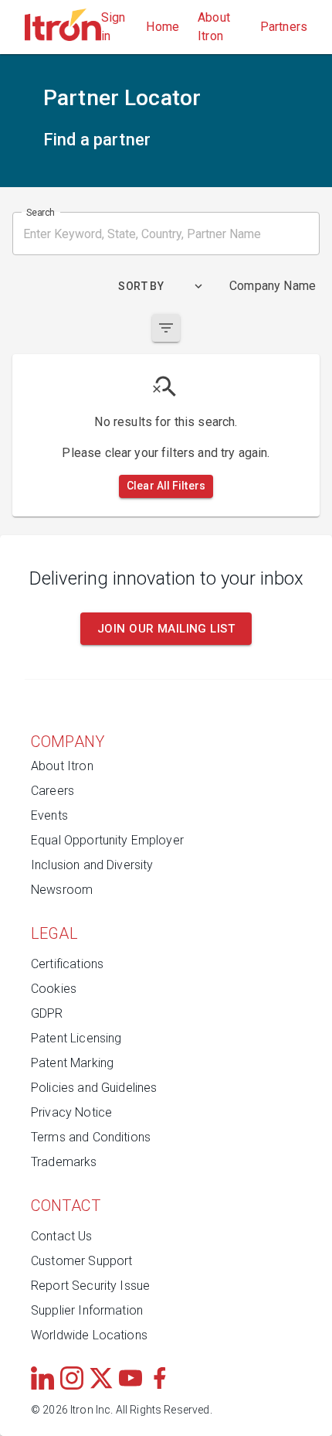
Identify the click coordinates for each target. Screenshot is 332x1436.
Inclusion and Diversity (92, 865)
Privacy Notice (71, 1112)
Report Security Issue (90, 1285)
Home (162, 26)
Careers (52, 790)
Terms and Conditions (91, 1137)
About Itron (214, 26)
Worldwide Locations (89, 1335)
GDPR (47, 1013)
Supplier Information (87, 1310)
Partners (283, 26)
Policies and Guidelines (94, 1087)
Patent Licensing (76, 1038)
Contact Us (62, 1236)
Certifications (67, 964)
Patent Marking (72, 1063)
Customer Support (81, 1261)
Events (49, 815)
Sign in (113, 26)
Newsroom (62, 889)
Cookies (53, 988)
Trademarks (64, 1162)
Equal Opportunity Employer (107, 840)
